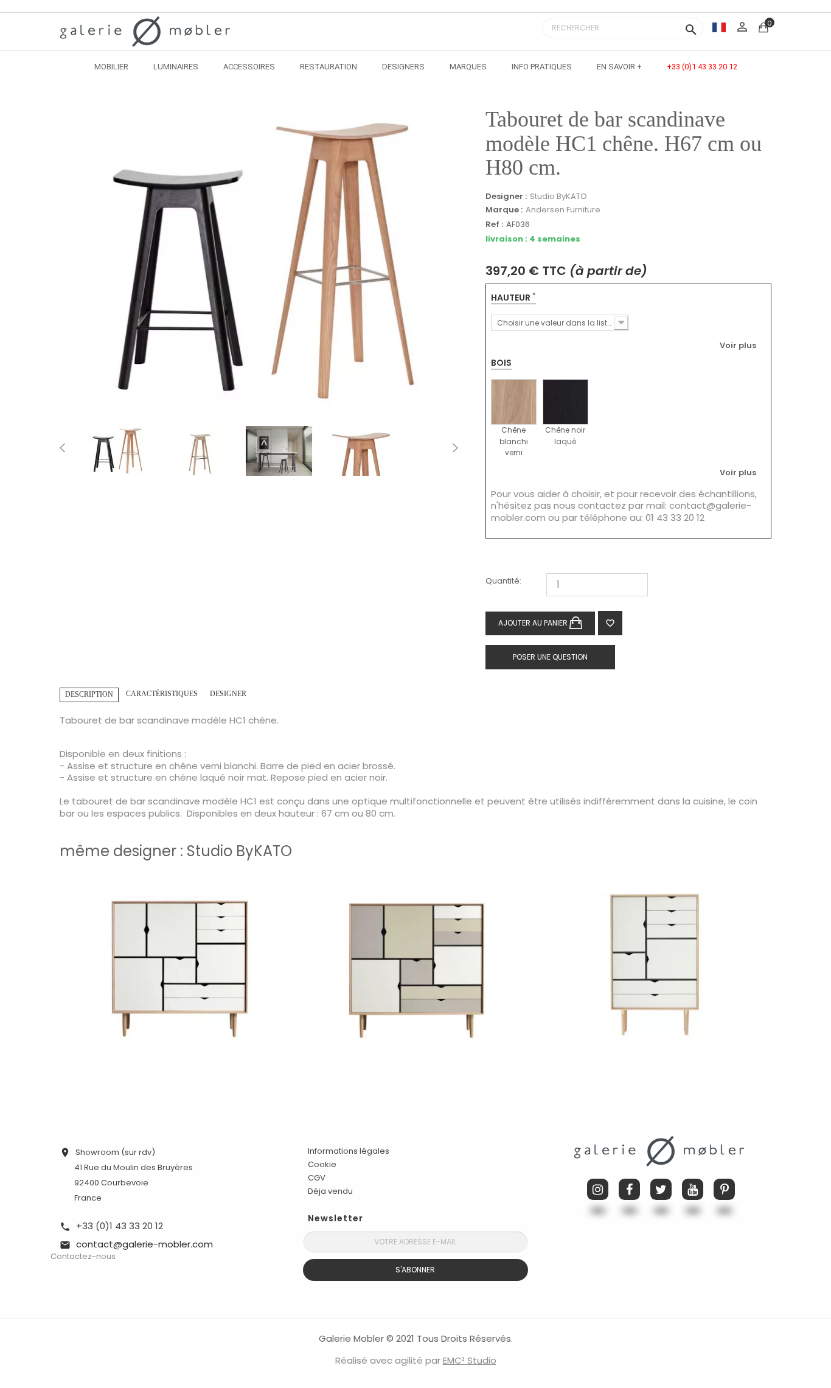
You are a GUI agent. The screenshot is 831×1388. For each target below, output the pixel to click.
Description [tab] (89, 694)
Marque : (504, 210)
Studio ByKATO (558, 196)
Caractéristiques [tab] (162, 693)
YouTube (692, 1189)
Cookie (322, 1164)
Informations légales (348, 1151)
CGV (316, 1178)
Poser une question (550, 657)
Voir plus (738, 345)
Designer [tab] (228, 693)
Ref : (494, 225)
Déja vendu (330, 1191)
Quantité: (503, 581)
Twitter (661, 1189)
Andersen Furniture (563, 209)
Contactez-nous (83, 1256)
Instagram (597, 1189)
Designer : (506, 196)
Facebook (629, 1189)
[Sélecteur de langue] (719, 27)
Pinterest (724, 1189)
